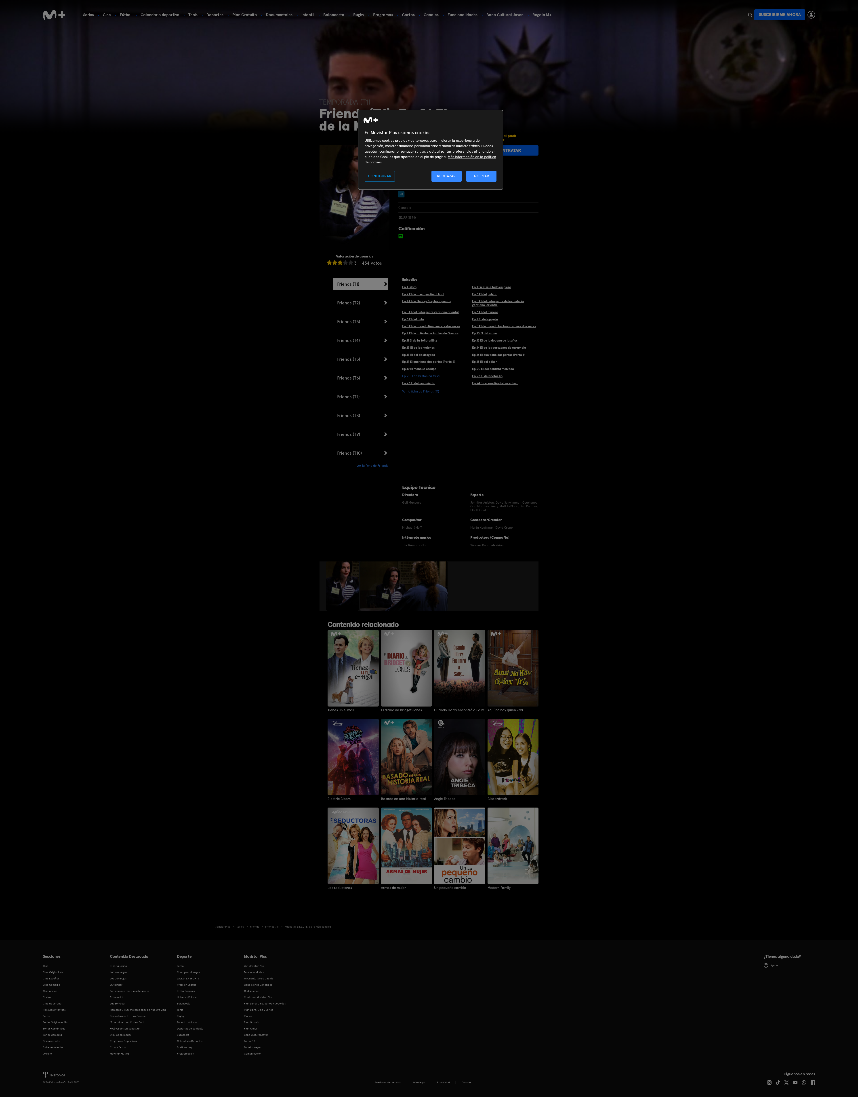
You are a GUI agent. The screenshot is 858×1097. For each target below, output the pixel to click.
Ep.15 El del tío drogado (418, 355)
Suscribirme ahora (780, 14)
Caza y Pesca (118, 1047)
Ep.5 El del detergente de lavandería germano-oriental (498, 303)
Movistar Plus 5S (119, 1053)
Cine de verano (52, 1003)
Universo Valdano (187, 997)
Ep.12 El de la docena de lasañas (494, 340)
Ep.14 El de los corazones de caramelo (499, 347)
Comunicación (252, 1053)
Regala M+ (542, 14)
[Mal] (334, 262)
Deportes (214, 14)
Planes (248, 1016)
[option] (343, 586)
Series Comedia (52, 1034)
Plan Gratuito (244, 14)
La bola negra (118, 972)
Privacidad (443, 1082)
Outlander (116, 984)
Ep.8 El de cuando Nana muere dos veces (431, 326)
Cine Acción (50, 991)
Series (88, 14)
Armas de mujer (393, 888)
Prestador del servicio (388, 1082)
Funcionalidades (462, 14)
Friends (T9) (348, 434)
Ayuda (774, 965)
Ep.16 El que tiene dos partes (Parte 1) (498, 355)
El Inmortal (116, 997)
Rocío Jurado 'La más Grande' (128, 1016)
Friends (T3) (348, 321)
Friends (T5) (348, 359)
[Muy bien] (350, 262)
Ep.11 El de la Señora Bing (419, 340)
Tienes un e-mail (341, 710)
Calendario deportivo (160, 14)
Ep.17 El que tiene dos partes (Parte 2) (428, 361)
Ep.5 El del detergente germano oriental (430, 312)
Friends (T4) (348, 340)
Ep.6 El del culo (413, 319)
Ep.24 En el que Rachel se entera (495, 383)
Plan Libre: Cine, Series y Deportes (265, 1003)
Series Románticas (54, 1028)
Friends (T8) (348, 415)
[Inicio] (54, 15)
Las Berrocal (117, 1003)
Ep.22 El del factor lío (487, 376)
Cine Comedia (51, 984)
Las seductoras (340, 888)
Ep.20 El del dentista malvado (493, 369)
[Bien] (345, 262)
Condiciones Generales (258, 984)
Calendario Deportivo (190, 1041)
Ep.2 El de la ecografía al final (423, 294)
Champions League (188, 972)
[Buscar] (750, 15)
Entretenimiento (53, 1047)
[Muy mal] (329, 262)
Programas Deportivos (123, 1041)
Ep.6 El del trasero (485, 312)
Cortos (408, 14)
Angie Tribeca (445, 799)
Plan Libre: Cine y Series (258, 1009)
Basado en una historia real (403, 799)
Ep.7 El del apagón (485, 319)
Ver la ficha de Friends (372, 465)
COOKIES (466, 1082)
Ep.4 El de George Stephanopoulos (426, 301)
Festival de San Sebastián (125, 1028)
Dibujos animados (120, 1034)
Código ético (251, 991)
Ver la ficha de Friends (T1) (420, 391)
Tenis (193, 14)
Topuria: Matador (187, 1022)
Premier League (186, 984)
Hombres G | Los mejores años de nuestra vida (138, 1009)
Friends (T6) (348, 378)
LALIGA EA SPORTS (188, 978)
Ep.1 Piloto (409, 287)
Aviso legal (419, 1082)
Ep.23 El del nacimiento (418, 383)
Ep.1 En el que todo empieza (491, 287)
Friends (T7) (348, 396)
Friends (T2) (348, 303)
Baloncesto (333, 14)
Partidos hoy (184, 1047)
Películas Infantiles (54, 1009)
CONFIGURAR (379, 176)
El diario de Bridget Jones (401, 710)
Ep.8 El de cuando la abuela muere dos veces (504, 326)
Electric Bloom (339, 799)
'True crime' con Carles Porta (127, 1022)
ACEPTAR (481, 176)
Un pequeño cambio (450, 888)
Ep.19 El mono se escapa (419, 369)
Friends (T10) (349, 453)
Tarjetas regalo (253, 1047)
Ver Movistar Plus (254, 966)
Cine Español (51, 978)
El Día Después (186, 991)
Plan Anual (250, 1028)
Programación (185, 1053)
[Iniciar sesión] (811, 15)
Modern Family (499, 888)
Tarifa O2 (249, 1041)
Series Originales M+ (55, 1022)
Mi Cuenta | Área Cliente (258, 978)
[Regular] (340, 262)
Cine (107, 14)
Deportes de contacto (190, 1028)
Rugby (358, 14)
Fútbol (126, 14)
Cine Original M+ (53, 972)
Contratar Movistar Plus (258, 997)
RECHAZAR (446, 176)
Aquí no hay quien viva (505, 710)
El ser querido (118, 966)
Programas (383, 14)
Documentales (279, 14)
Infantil (307, 14)
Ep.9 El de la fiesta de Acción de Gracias (430, 333)
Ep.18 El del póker (484, 361)
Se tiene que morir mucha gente (129, 991)
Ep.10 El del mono (484, 333)
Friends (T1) (348, 284)
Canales (431, 14)
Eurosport (183, 1034)
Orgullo (47, 1053)
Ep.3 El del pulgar (484, 294)
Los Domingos (118, 978)
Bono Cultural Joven (505, 14)
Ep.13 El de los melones (418, 347)
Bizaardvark (497, 799)
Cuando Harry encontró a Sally (459, 710)
